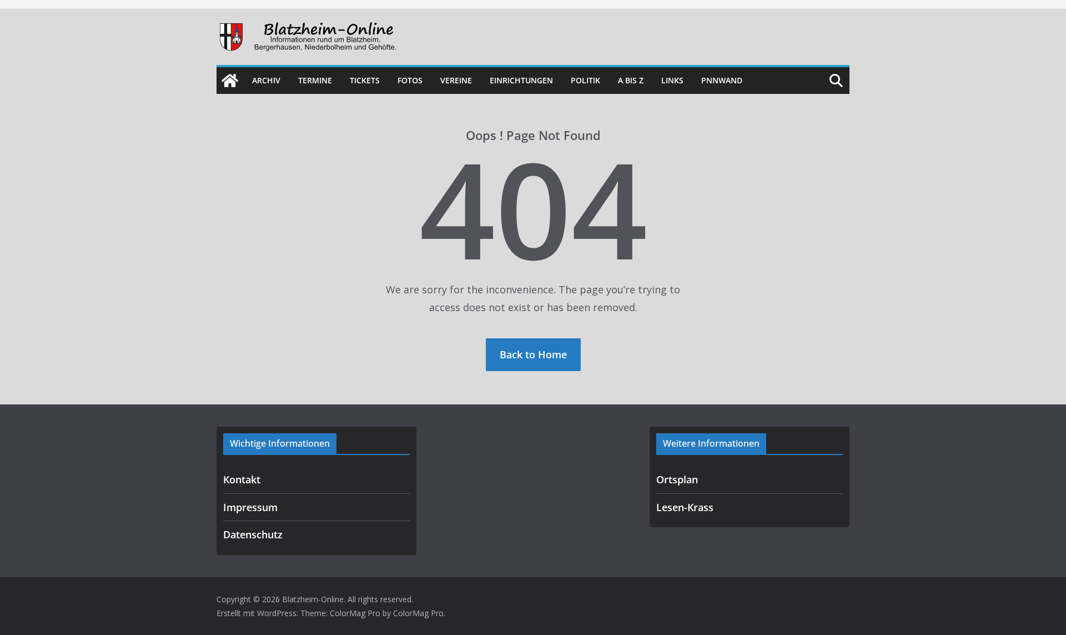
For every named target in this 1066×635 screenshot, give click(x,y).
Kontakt (241, 479)
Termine (315, 80)
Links (672, 80)
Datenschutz (253, 534)
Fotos (410, 80)
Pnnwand (721, 80)
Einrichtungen (521, 80)
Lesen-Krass (684, 507)
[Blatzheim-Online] (230, 80)
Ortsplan (677, 479)
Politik (585, 80)
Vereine (456, 80)
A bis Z (630, 80)
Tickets (365, 80)
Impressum (250, 507)
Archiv (266, 80)
